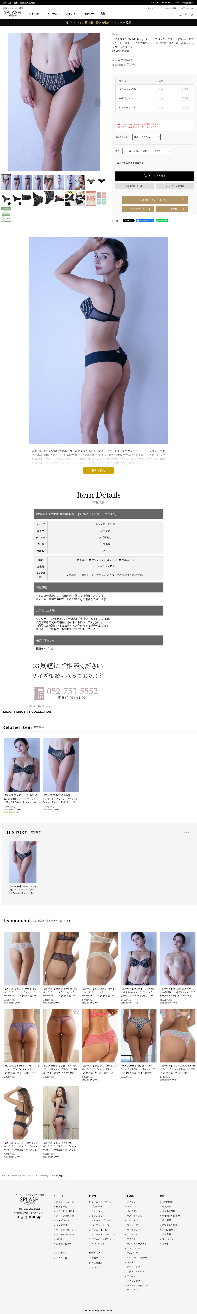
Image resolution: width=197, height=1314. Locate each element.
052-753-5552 (163, 2)
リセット (187, 832)
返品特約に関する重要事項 (130, 162)
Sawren (115, 34)
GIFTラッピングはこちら (155, 199)
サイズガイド (137, 209)
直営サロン (152, 8)
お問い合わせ (187, 8)
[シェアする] (116, 220)
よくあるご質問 (169, 8)
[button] (180, 15)
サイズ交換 (171, 209)
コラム (140, 8)
